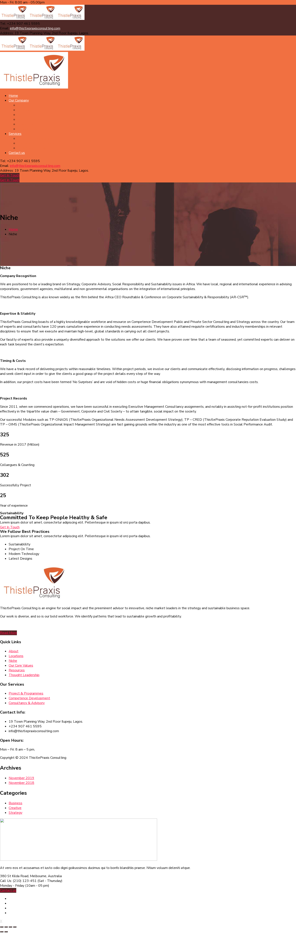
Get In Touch (10, 175)
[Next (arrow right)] (6, 931)
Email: (4, 28)
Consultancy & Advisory (27, 703)
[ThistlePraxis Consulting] (14, 18)
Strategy (15, 812)
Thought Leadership (24, 675)
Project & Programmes (26, 693)
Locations (16, 656)
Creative (15, 808)
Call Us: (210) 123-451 (18, 880)
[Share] (6, 927)
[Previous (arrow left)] (1, 931)
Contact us (8, 890)
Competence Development (29, 698)
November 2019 (21, 778)
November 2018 (21, 782)
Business (15, 803)
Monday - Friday (12, 885)
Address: (7, 33)
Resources (17, 670)
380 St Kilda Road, (14, 876)
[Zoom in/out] (14, 927)
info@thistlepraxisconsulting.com (35, 28)
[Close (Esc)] (1, 927)
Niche (13, 660)
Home (13, 229)
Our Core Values (21, 665)
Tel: (3, 23)
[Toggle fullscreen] (10, 927)
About (13, 651)
